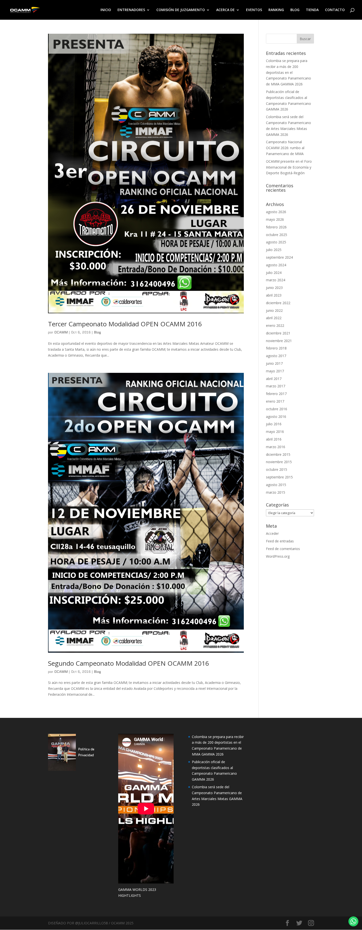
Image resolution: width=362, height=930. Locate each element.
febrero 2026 (276, 227)
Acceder (272, 533)
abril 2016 (273, 439)
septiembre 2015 (279, 477)
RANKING (276, 10)
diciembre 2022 (278, 302)
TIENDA (312, 10)
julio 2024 (273, 272)
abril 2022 (273, 317)
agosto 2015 (276, 484)
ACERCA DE (225, 10)
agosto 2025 (276, 242)
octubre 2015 (276, 469)
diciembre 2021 (278, 333)
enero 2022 (275, 325)
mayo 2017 (275, 371)
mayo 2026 (275, 219)
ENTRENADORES (131, 10)
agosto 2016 (276, 416)
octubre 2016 (276, 409)
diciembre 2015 (278, 454)
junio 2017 (274, 363)
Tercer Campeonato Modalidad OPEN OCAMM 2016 (125, 323)
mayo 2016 (275, 431)
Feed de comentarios (283, 548)
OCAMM (61, 332)
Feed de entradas (280, 541)
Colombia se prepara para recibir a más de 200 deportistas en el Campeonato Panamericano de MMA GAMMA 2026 (288, 72)
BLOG (294, 10)
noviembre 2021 (279, 340)
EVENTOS (254, 10)
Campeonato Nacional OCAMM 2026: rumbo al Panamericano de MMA (285, 148)
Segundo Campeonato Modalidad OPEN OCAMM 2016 (128, 663)
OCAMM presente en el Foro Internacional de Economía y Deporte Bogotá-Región (289, 167)
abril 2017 (273, 378)
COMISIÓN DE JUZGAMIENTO (180, 10)
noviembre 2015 (279, 461)
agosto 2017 (276, 355)
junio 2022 (274, 310)
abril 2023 (273, 295)
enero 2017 (275, 401)
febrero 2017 (276, 393)
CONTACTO (335, 10)
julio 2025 (273, 249)
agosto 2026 (276, 211)
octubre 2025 (276, 234)
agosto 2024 (276, 265)
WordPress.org (278, 556)
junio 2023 (274, 287)
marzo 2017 (275, 386)
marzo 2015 (275, 492)
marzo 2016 (275, 446)
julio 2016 (273, 424)
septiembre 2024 (279, 257)
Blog (97, 332)
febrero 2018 (276, 348)
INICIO (105, 10)
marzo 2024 (275, 280)
